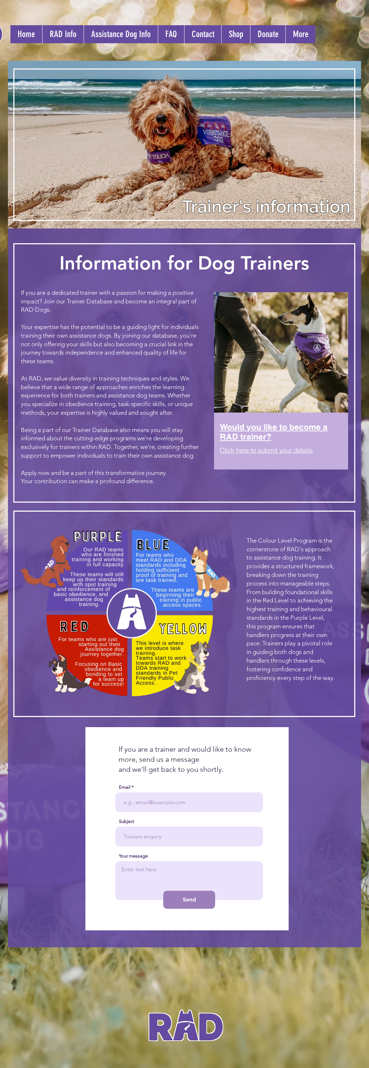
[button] (63, 34)
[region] (280, 391)
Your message (133, 856)
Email (124, 787)
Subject (126, 821)
